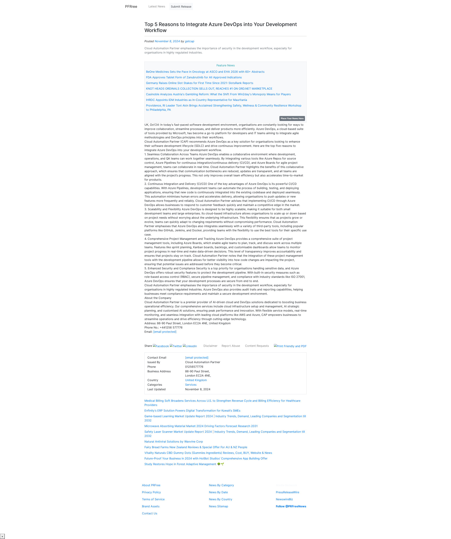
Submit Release (181, 6)
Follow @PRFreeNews (291, 506)
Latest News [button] (157, 6)
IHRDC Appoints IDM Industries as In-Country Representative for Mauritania (196, 100)
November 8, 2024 (167, 41)
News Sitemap (218, 506)
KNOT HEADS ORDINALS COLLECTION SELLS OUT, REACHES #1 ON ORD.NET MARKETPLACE (209, 88)
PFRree (131, 6)
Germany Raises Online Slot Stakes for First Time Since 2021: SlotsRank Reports (199, 83)
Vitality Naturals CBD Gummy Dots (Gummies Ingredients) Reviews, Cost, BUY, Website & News (208, 453)
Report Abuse (231, 345)
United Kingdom (196, 380)
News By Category (221, 485)
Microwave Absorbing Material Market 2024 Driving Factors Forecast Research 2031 (201, 426)
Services (190, 384)
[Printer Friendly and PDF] (290, 345)
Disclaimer (210, 345)
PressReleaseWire (287, 492)
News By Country (220, 499)
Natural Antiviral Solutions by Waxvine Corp (173, 441)
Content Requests (257, 345)
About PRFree (151, 485)
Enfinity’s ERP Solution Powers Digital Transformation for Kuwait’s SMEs (192, 410)
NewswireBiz (284, 499)
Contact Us (149, 513)
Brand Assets (150, 506)
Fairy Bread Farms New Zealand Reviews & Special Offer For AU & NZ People (195, 447)
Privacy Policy (151, 492)
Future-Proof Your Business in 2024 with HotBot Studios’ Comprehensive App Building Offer (205, 458)
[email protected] (165, 331)
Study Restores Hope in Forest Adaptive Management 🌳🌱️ (184, 464)
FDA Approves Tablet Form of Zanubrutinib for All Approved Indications (194, 77)
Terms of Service (153, 499)
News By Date (218, 492)
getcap (189, 41)
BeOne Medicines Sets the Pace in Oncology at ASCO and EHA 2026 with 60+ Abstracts (205, 71)
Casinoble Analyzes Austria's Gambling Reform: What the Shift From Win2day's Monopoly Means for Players (218, 94)
